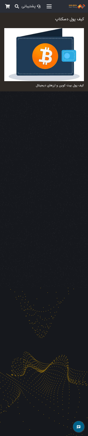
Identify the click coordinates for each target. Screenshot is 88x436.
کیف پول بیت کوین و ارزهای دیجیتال (60, 85)
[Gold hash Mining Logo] (61, 6)
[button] (49, 6)
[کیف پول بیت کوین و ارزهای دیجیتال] (44, 54)
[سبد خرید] (7, 6)
